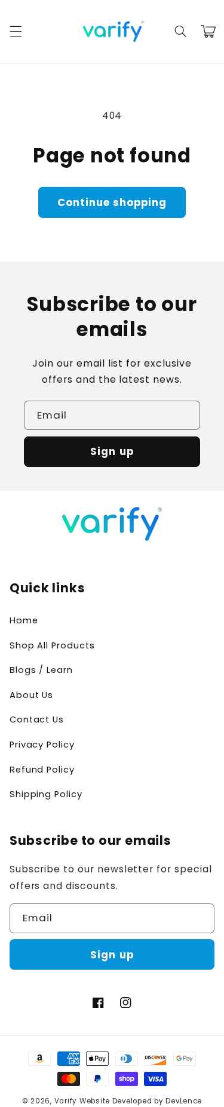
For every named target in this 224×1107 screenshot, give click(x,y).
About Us (32, 695)
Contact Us (37, 719)
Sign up (111, 451)
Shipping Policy (46, 794)
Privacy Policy (42, 745)
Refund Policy (42, 770)
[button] (15, 31)
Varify (65, 1101)
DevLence (183, 1101)
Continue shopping (112, 202)
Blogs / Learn (41, 670)
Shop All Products (52, 645)
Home (24, 620)
